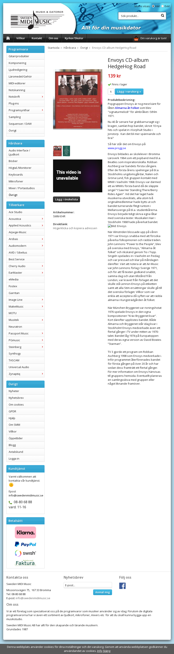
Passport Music (18, 333)
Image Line (15, 300)
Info (99, 651)
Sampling (15, 117)
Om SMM (14, 425)
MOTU (13, 313)
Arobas (13, 239)
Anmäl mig (102, 592)
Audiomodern (17, 246)
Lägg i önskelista (66, 199)
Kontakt (37, 38)
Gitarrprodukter (19, 56)
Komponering (17, 63)
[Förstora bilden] (77, 99)
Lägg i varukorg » (129, 91)
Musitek (14, 320)
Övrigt (12, 130)
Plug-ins (14, 103)
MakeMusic (16, 306)
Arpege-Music (17, 232)
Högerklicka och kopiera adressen (75, 228)
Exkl (167, 6)
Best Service (17, 259)
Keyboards (16, 174)
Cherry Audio (17, 266)
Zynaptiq (14, 374)
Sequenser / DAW (20, 124)
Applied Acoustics (20, 225)
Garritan (14, 293)
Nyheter (14, 391)
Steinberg (15, 347)
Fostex (13, 286)
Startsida (53, 48)
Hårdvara (70, 48)
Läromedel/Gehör (20, 76)
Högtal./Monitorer (20, 168)
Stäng (106, 651)
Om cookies (16, 404)
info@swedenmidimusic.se (33, 598)
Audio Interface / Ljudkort (19, 152)
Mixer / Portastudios (22, 188)
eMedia (13, 279)
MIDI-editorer (17, 83)
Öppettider (16, 438)
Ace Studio (15, 212)
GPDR (12, 411)
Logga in (14, 458)
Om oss (53, 38)
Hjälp (12, 418)
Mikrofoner (16, 181)
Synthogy (15, 353)
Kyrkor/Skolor (74, 38)
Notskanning (17, 90)
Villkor (20, 38)
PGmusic (14, 340)
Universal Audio (19, 367)
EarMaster (15, 272)
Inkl (157, 6)
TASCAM (14, 360)
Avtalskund (16, 452)
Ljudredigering (18, 70)
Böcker (13, 161)
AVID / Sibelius (18, 252)
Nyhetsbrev (16, 398)
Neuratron (15, 326)
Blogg (12, 445)
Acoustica (15, 219)
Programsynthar (19, 110)
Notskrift (14, 96)
